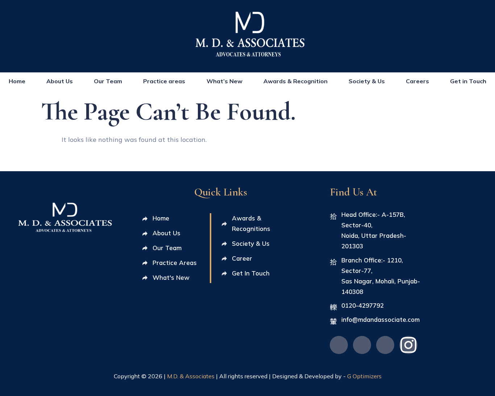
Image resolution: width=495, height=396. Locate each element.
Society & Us (367, 81)
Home (17, 81)
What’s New (224, 81)
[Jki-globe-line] (339, 345)
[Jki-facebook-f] (385, 345)
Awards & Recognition (295, 81)
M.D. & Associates (191, 376)
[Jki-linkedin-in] (362, 345)
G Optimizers (364, 376)
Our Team (108, 81)
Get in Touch (468, 81)
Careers (417, 81)
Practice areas (164, 81)
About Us (59, 81)
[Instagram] (408, 345)
